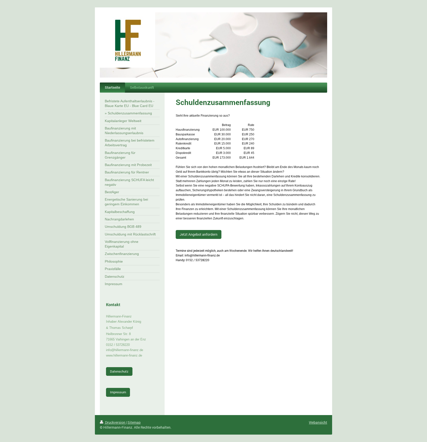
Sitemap (134, 422)
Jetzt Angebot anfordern (198, 234)
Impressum (118, 392)
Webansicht (318, 422)
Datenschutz (119, 371)
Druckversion (115, 422)
